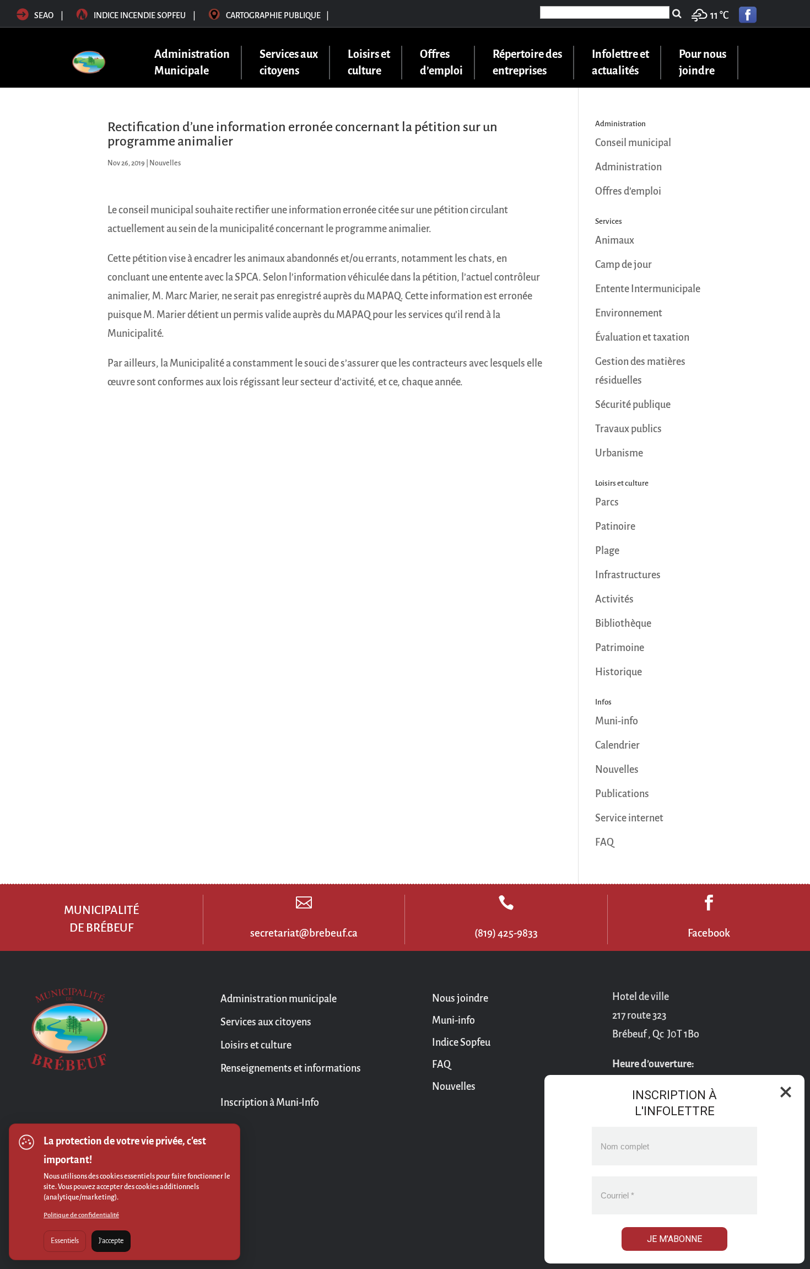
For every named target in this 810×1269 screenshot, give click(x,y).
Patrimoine (619, 647)
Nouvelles (165, 163)
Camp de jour (623, 264)
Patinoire (615, 526)
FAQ (604, 842)
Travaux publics (628, 428)
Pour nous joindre (702, 62)
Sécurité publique (633, 404)
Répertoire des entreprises (527, 62)
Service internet (629, 818)
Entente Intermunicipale (647, 288)
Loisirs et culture (369, 62)
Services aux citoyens (289, 62)
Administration (628, 167)
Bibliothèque (623, 623)
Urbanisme (619, 453)
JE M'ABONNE (674, 1239)
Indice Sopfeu (461, 1042)
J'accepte (111, 1241)
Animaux (614, 240)
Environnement (628, 313)
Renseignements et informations (290, 1068)
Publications (622, 793)
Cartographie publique (277, 15)
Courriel (617, 1195)
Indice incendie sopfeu (145, 15)
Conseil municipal (633, 142)
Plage (607, 550)
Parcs (607, 502)
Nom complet (625, 1146)
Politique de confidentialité (81, 1215)
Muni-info (616, 721)
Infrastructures (628, 574)
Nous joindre (460, 998)
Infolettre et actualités (620, 62)
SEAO (43, 15)
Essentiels (65, 1241)
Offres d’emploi (441, 62)
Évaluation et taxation (642, 337)
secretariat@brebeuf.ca (304, 933)
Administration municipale (278, 998)
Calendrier (617, 745)
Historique (618, 671)
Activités (614, 599)
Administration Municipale (192, 62)
